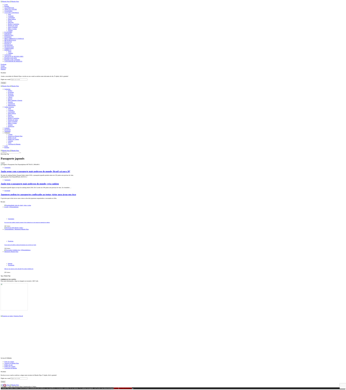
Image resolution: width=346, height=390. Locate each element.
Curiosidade (11, 17)
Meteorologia (11, 105)
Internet (10, 99)
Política (10, 90)
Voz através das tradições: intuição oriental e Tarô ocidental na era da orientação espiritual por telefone (27, 222)
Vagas (9, 51)
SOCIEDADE (8, 45)
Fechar (116, 388)
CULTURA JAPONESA (11, 12)
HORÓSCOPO (8, 35)
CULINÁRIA (8, 11)
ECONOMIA (8, 32)
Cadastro (10, 53)
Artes (9, 14)
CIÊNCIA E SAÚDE (10, 9)
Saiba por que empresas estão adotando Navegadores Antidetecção (18, 268)
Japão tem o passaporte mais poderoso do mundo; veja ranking (30, 184)
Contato (10, 134)
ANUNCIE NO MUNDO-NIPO (13, 56)
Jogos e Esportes (12, 27)
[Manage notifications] (4, 385)
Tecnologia (11, 265)
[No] (132, 388)
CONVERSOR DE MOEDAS (13, 61)
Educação (11, 22)
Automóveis (11, 103)
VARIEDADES (9, 48)
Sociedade (11, 95)
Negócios (10, 94)
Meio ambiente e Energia (15, 100)
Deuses (10, 21)
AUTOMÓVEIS (9, 8)
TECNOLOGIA (9, 46)
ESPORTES (7, 34)
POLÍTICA (7, 43)
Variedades (7, 167)
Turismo (10, 30)
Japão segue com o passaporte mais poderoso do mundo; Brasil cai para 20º (35, 171)
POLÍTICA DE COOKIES (12, 59)
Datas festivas (12, 19)
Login (6, 4)
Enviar (3, 381)
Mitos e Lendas (12, 29)
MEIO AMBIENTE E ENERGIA (14, 38)
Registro (6, 6)
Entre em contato (9, 361)
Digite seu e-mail (6, 79)
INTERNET (8, 37)
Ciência (10, 97)
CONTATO (7, 55)
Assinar (3, 83)
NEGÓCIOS (8, 42)
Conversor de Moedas (14, 144)
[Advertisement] (55, 342)
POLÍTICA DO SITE (10, 58)
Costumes (11, 16)
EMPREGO (7, 50)
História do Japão (13, 25)
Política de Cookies (13, 139)
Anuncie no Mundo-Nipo (15, 136)
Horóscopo (11, 126)
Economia (11, 92)
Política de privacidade (125, 388)
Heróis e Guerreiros (13, 24)
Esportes (10, 102)
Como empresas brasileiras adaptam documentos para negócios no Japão (20, 244)
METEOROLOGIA (10, 40)
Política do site (12, 138)
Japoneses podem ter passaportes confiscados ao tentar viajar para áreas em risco (38, 194)
